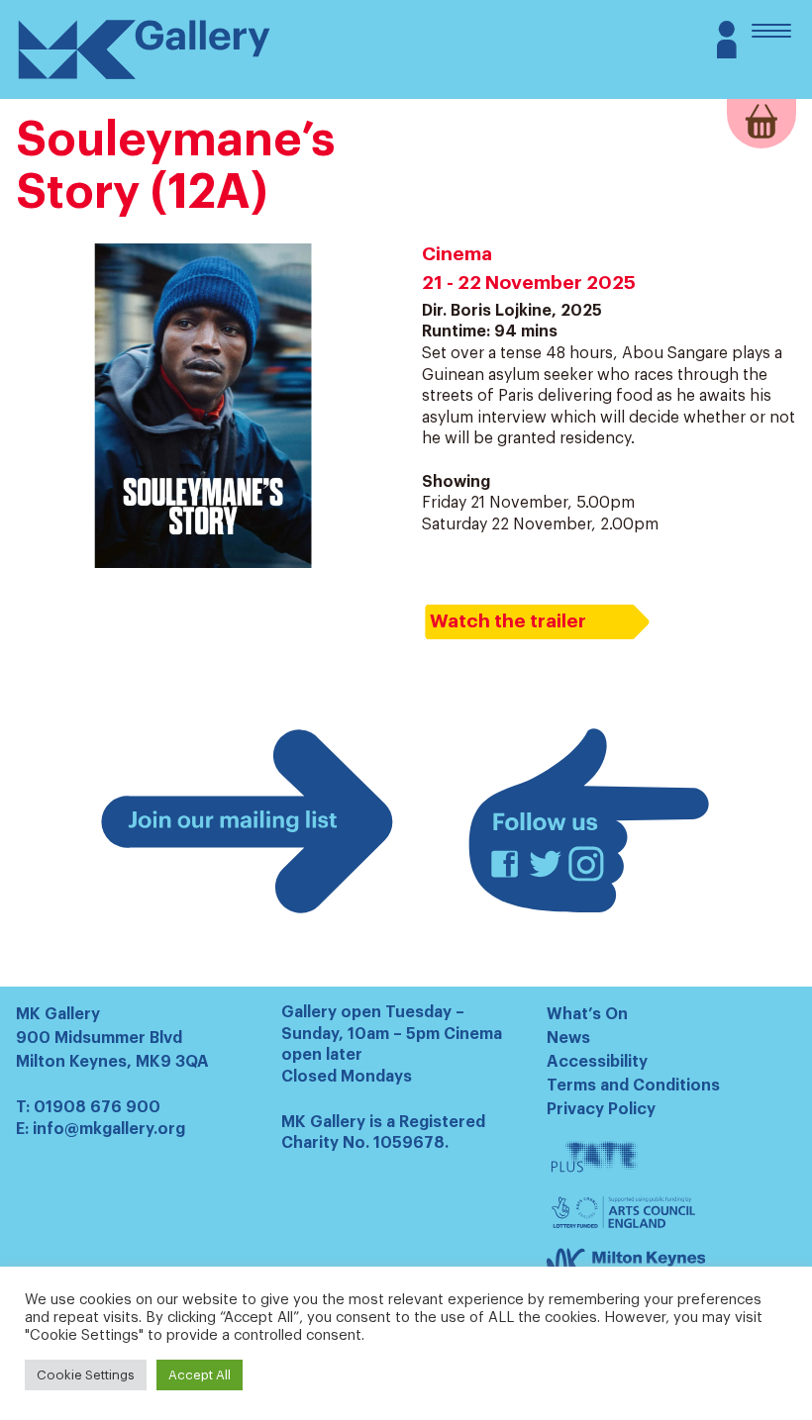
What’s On (587, 1014)
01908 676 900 (97, 1107)
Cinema (457, 253)
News (568, 1038)
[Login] (727, 53)
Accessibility (597, 1062)
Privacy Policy (601, 1109)
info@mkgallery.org (109, 1129)
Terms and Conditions (633, 1085)
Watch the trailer (508, 621)
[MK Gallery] (144, 78)
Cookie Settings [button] (86, 1375)
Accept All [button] (199, 1375)
